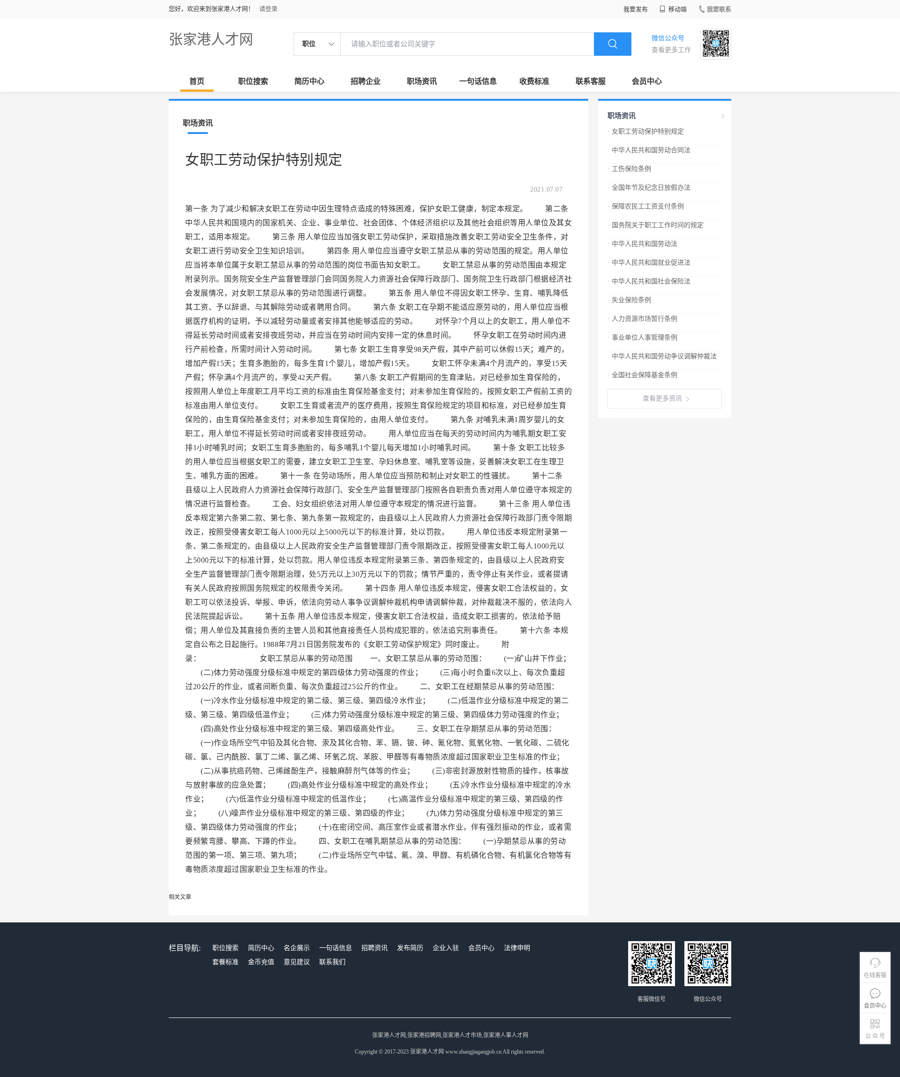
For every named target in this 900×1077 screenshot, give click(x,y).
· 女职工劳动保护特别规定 (646, 131)
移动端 (677, 9)
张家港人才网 (211, 39)
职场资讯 (422, 81)
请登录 (268, 8)
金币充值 (261, 962)
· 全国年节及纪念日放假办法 (649, 187)
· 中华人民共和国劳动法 (642, 243)
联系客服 (591, 81)
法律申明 (517, 947)
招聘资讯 (374, 947)
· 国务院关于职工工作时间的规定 (656, 225)
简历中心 (309, 81)
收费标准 (534, 81)
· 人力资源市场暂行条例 (642, 318)
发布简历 (410, 947)
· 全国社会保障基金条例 (642, 375)
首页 (196, 81)
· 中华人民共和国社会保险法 (649, 281)
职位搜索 (253, 81)
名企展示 (297, 947)
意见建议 (297, 962)
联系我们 (332, 962)
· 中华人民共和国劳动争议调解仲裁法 (662, 356)
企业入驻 (446, 947)
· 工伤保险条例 (629, 168)
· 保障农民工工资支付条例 (646, 206)
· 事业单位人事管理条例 (642, 337)
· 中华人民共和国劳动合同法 (649, 150)
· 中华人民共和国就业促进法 (649, 262)
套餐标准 (225, 962)
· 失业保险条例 (629, 300)
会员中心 (647, 81)
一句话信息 (478, 81)
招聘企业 (366, 81)
